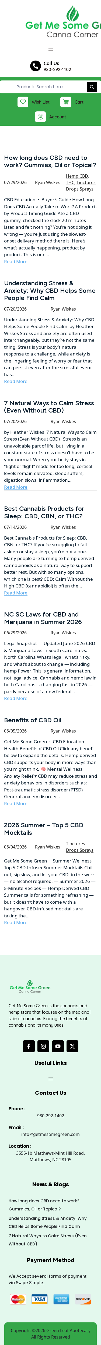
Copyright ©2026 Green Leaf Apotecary (50, 1330)
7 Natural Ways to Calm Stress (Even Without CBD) (49, 406)
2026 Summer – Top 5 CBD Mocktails (43, 828)
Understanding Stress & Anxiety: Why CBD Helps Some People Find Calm (50, 290)
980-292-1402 (57, 69)
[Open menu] (50, 49)
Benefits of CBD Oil (32, 720)
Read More (15, 261)
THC (70, 182)
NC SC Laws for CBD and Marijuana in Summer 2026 (43, 618)
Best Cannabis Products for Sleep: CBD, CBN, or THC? (44, 512)
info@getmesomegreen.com (50, 1134)
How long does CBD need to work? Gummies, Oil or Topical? (50, 161)
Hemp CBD (77, 176)
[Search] (92, 87)
